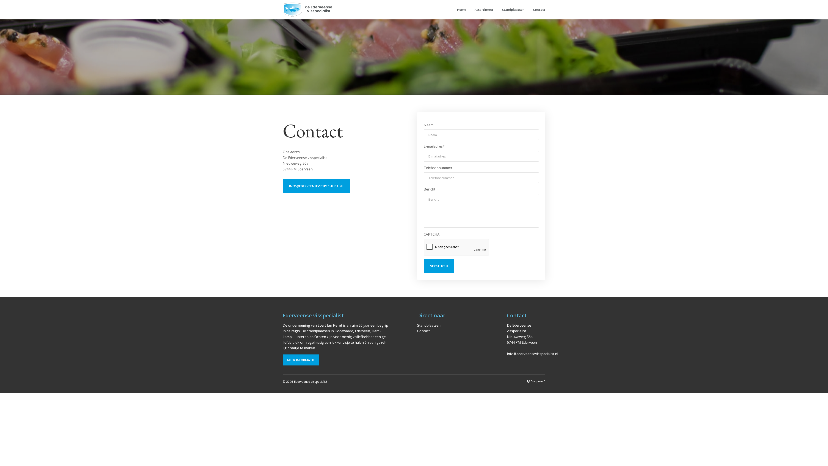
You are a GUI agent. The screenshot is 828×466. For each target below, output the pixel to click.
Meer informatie (301, 360)
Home (461, 10)
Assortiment (484, 10)
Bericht (429, 189)
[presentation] (456, 247)
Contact (539, 10)
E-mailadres (434, 146)
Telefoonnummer (438, 167)
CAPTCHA (431, 234)
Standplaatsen (513, 10)
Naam (428, 125)
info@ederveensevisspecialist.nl (316, 186)
